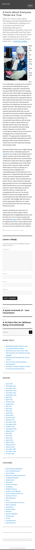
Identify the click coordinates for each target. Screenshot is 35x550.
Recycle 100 (6, 4)
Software (9, 511)
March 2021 (9, 415)
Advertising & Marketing (14, 469)
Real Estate (9, 507)
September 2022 (11, 395)
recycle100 (8, 230)
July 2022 (9, 397)
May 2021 (9, 411)
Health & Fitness (11, 489)
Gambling (9, 487)
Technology (10, 516)
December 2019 (11, 449)
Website (5, 289)
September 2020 (11, 429)
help (4, 154)
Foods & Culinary (11, 484)
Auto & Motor (10, 473)
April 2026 (9, 384)
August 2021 (10, 404)
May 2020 (9, 438)
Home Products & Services (14, 493)
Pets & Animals (11, 505)
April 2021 (9, 413)
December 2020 (11, 422)
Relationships (10, 509)
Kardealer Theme (21, 548)
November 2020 (11, 424)
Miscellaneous (11, 498)
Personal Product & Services (15, 502)
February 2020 (10, 444)
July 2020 (9, 433)
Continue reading (20, 41)
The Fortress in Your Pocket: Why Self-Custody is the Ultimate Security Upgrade (18, 353)
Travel (21, 230)
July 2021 (9, 406)
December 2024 (11, 388)
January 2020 (10, 447)
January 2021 (10, 420)
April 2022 (9, 399)
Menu (30, 5)
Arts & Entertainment (13, 471)
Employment (10, 480)
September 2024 (11, 390)
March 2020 (10, 442)
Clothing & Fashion (12, 478)
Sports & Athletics (12, 514)
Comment (6, 249)
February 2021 (10, 417)
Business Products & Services (15, 475)
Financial (9, 482)
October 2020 (10, 426)
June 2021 (9, 408)
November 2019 (11, 451)
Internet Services (11, 496)
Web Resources (11, 523)
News (8, 500)
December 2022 (11, 393)
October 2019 (10, 453)
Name (5, 273)
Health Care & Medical (13, 491)
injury (15, 219)
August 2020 (10, 431)
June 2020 (9, 435)
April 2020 (9, 440)
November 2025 (11, 386)
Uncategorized (11, 520)
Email (5, 281)
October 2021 (10, 402)
